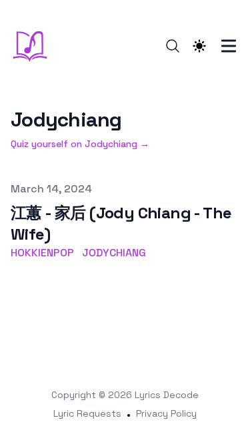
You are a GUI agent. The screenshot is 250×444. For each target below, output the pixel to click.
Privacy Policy (166, 413)
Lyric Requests (87, 413)
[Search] (173, 46)
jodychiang (114, 253)
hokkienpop (42, 253)
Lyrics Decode (167, 395)
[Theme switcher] (199, 46)
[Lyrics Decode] (34, 46)
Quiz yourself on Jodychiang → (80, 144)
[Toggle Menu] (228, 46)
